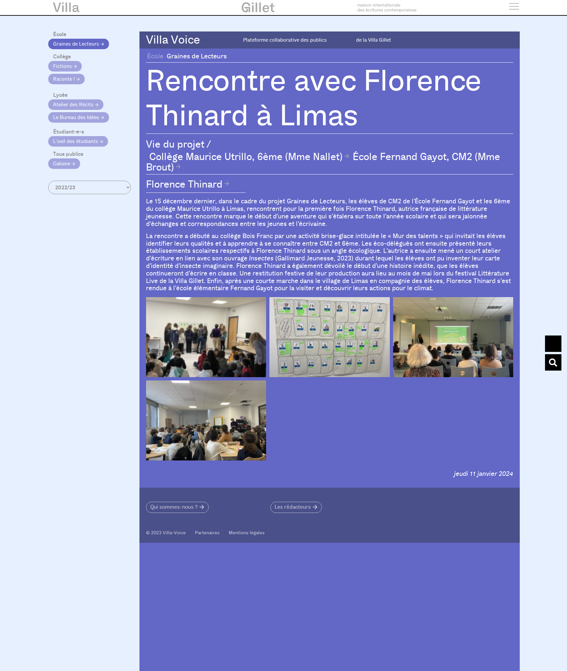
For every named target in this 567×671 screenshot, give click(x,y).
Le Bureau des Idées (76, 117)
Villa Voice (173, 39)
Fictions (63, 66)
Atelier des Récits (74, 104)
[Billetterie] (553, 344)
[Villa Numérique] (553, 362)
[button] (177, 507)
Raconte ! (64, 79)
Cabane (62, 163)
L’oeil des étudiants (76, 141)
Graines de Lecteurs (76, 44)
